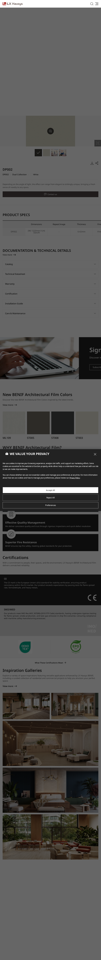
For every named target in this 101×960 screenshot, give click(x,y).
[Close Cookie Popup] (95, 454)
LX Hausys (13, 3)
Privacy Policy (74, 477)
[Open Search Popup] (91, 3)
